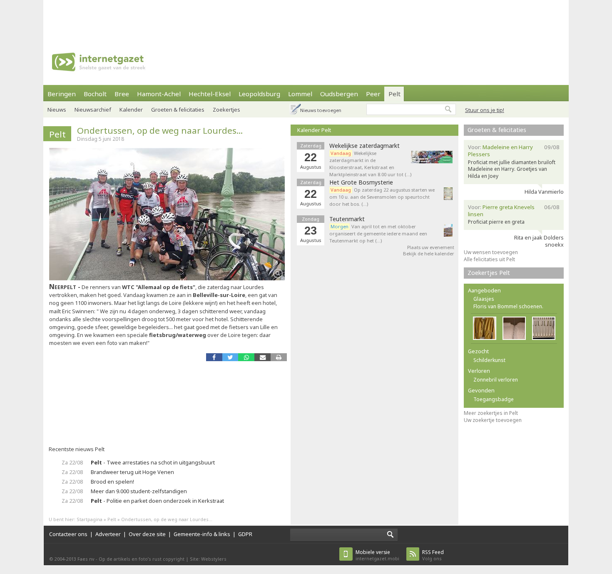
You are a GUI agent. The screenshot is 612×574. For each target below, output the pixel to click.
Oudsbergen (339, 94)
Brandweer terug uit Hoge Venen (132, 472)
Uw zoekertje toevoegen (493, 420)
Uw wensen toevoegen (491, 252)
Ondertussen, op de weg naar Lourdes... (160, 130)
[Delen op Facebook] (214, 357)
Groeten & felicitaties (177, 109)
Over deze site (147, 534)
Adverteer (108, 534)
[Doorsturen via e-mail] (262, 357)
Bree (121, 94)
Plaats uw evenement (430, 247)
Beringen (61, 94)
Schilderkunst (489, 360)
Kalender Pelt (314, 130)
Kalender (131, 109)
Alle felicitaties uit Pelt (489, 259)
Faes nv (86, 559)
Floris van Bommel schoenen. (508, 306)
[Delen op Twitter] (230, 357)
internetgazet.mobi (377, 555)
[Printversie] (279, 357)
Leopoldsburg (259, 94)
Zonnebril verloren (495, 379)
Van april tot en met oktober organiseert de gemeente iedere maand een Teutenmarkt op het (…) (378, 233)
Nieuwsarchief (93, 109)
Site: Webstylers (208, 559)
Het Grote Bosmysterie (361, 182)
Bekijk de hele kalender (428, 253)
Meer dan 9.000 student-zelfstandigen (139, 491)
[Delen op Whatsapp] (246, 357)
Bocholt (95, 94)
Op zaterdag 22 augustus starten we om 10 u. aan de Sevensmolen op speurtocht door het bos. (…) (382, 197)
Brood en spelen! (112, 481)
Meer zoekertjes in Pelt (491, 413)
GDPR (245, 534)
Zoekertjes (226, 109)
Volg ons (433, 555)
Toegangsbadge (493, 399)
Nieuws (56, 109)
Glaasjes (483, 298)
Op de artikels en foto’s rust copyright (141, 559)
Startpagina (89, 519)
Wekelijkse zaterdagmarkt (364, 146)
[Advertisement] (306, 18)
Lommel (300, 94)
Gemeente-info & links (202, 534)
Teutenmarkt (347, 219)
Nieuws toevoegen (320, 110)
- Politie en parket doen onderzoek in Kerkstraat (157, 500)
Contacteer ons (68, 534)
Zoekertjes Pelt (489, 273)
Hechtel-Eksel (210, 94)
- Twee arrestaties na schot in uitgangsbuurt (153, 462)
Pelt (394, 94)
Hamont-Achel (159, 94)
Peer (373, 94)
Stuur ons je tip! (484, 110)
